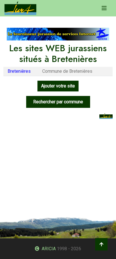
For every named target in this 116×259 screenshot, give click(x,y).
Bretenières (19, 71)
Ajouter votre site (58, 86)
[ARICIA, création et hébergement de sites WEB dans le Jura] (58, 34)
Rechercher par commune (58, 101)
